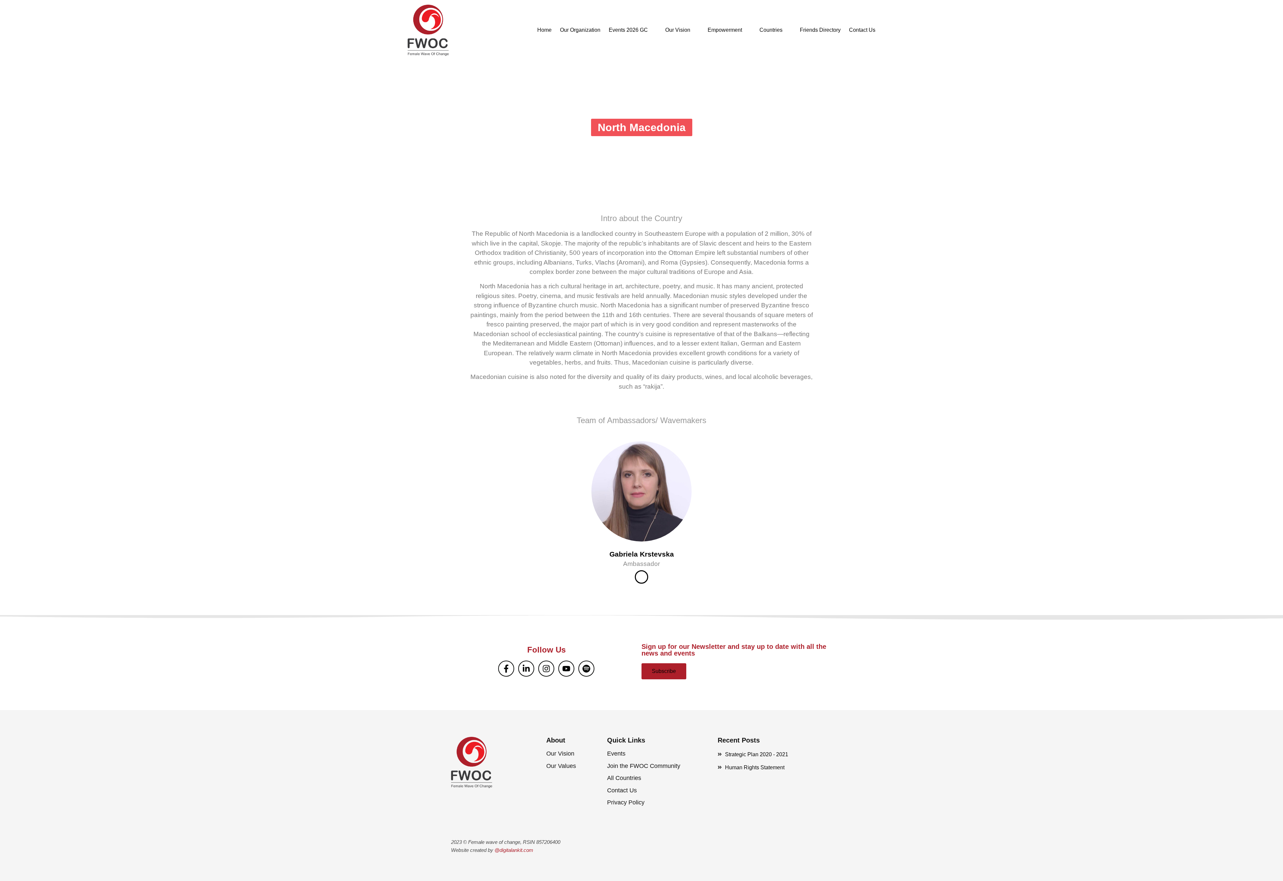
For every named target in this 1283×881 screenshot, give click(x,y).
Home (544, 30)
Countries (770, 30)
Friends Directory (820, 30)
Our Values (561, 766)
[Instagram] (546, 669)
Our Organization (580, 30)
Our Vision (677, 30)
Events (616, 753)
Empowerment (725, 30)
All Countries (624, 778)
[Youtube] (566, 669)
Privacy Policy (626, 802)
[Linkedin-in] (526, 669)
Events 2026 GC (628, 30)
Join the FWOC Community (643, 766)
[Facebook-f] (506, 669)
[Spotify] (586, 669)
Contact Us (862, 30)
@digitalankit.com (513, 850)
